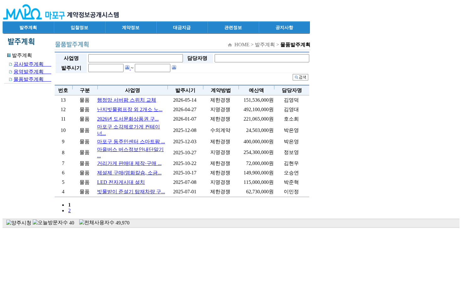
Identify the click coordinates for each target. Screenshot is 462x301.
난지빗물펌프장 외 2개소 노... (129, 109)
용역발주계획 (32, 71)
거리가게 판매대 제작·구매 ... (129, 163)
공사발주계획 (32, 64)
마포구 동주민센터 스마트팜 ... (131, 141)
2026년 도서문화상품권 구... (128, 119)
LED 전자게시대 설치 (121, 182)
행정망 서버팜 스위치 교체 (126, 100)
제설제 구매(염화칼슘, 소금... (129, 172)
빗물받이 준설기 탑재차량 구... (131, 191)
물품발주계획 (32, 79)
